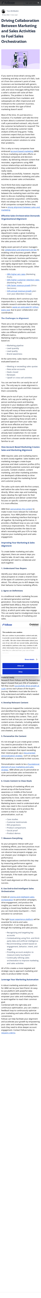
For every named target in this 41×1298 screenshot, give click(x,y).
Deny (20, 672)
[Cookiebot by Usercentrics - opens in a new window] (29, 625)
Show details (29, 659)
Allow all (20, 666)
